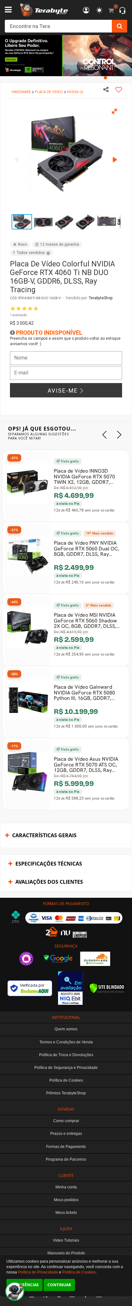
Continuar (59, 1285)
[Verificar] (106, 988)
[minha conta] (86, 10)
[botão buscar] (119, 26)
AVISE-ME (64, 390)
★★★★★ (24, 311)
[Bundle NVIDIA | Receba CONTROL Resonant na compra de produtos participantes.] (66, 55)
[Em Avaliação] (70, 988)
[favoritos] (99, 10)
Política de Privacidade (38, 1272)
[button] (115, 111)
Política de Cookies (79, 1272)
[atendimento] (122, 11)
